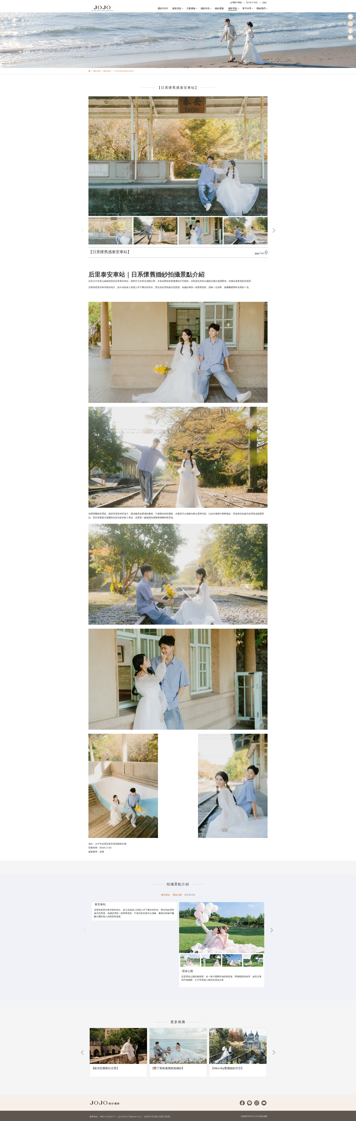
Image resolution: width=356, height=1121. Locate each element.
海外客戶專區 (252, 2)
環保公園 (177, 895)
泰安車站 (165, 895)
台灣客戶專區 (236, 2)
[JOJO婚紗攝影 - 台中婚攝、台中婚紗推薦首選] (102, 8)
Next (273, 230)
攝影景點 (97, 71)
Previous (82, 230)
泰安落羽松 (190, 895)
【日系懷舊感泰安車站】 (124, 71)
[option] (221, 926)
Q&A (264, 2)
